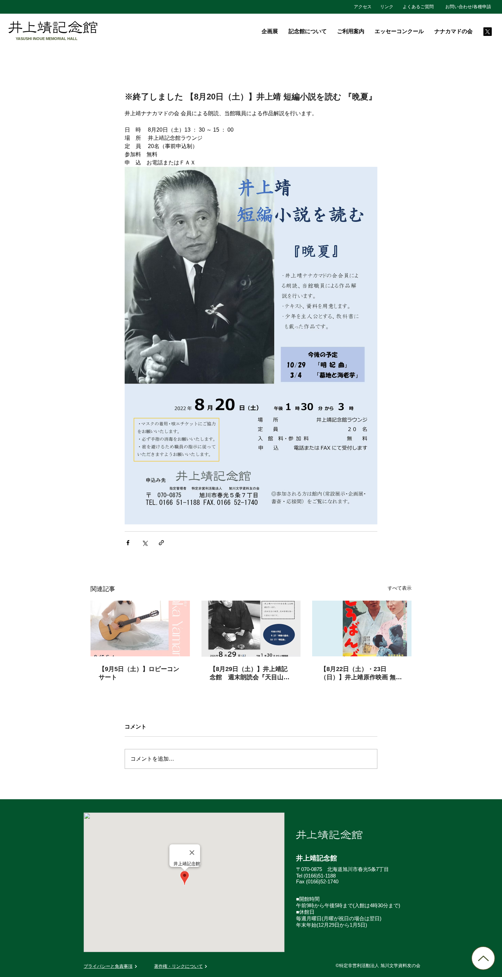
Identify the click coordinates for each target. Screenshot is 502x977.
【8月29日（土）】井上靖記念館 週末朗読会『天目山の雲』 (250, 673)
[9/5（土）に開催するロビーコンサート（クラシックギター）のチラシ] (140, 628)
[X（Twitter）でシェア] (144, 542)
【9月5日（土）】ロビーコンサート (139, 673)
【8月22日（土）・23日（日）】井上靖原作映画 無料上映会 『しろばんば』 (361, 673)
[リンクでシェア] (161, 542)
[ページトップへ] (483, 958)
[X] (487, 31)
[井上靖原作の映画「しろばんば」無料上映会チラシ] (362, 628)
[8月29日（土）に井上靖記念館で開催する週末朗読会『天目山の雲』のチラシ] (251, 629)
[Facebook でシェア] (128, 542)
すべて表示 (400, 588)
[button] (307, 31)
